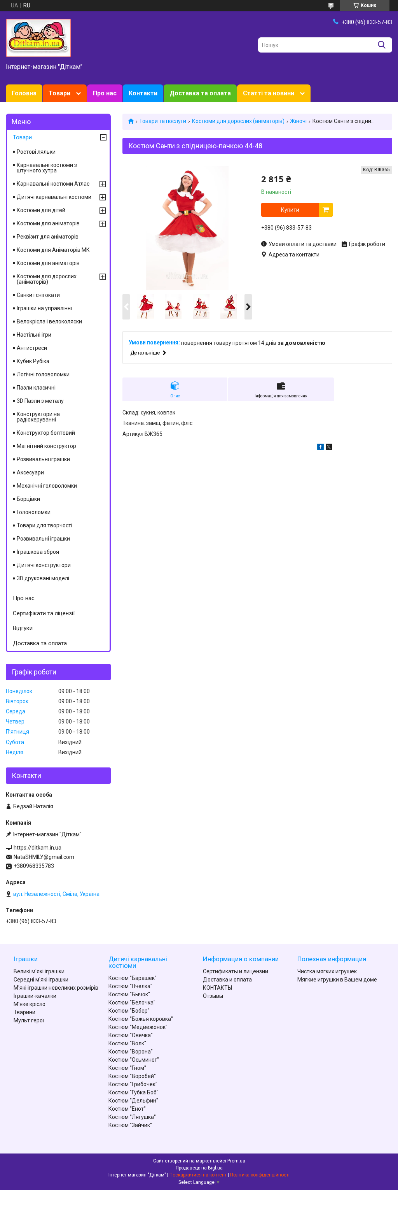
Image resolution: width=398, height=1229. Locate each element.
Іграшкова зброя (38, 552)
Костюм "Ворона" (130, 1051)
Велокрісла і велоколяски (49, 321)
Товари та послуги (162, 121)
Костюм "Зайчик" (130, 1125)
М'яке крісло (29, 1004)
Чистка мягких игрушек (327, 971)
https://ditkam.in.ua (37, 847)
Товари (59, 93)
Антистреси (32, 348)
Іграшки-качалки (35, 996)
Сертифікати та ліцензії (44, 613)
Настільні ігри (34, 335)
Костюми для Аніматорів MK (53, 250)
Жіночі (298, 121)
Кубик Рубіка (33, 361)
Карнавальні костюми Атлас (53, 184)
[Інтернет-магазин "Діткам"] (38, 37)
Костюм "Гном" (127, 1068)
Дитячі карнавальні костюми (54, 197)
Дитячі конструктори (44, 565)
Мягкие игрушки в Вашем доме (337, 979)
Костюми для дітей (41, 210)
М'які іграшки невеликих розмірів (56, 988)
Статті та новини (268, 93)
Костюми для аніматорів (48, 223)
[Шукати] (381, 45)
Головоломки (34, 512)
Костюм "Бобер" (129, 1011)
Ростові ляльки (36, 152)
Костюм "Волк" (127, 1043)
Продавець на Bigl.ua (199, 1168)
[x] (329, 448)
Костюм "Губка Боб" (133, 1092)
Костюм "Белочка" (131, 1002)
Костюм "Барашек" (132, 978)
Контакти (143, 93)
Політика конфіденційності (260, 1175)
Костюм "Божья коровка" (140, 1019)
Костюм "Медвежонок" (138, 1027)
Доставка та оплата (200, 93)
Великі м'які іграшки (39, 971)
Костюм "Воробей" (132, 1076)
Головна (24, 93)
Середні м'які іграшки (41, 979)
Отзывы (213, 996)
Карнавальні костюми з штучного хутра (47, 168)
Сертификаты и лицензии (235, 971)
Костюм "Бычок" (129, 994)
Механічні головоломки (47, 486)
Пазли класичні (36, 388)
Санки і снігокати (38, 295)
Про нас (105, 93)
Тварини (24, 1012)
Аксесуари (30, 472)
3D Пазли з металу (40, 401)
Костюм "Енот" (127, 1109)
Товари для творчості (44, 525)
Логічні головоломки (43, 374)
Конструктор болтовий (46, 433)
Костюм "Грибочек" (132, 1084)
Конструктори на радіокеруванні (38, 417)
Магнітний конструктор (46, 446)
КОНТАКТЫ (217, 988)
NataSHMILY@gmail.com (44, 857)
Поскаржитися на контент (198, 1175)
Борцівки (28, 499)
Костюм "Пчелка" (130, 986)
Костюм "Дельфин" (133, 1100)
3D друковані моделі (43, 578)
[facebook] (320, 448)
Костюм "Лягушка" (132, 1117)
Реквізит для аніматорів (48, 237)
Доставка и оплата (227, 979)
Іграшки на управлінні (44, 308)
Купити (290, 210)
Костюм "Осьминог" (133, 1060)
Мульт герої (29, 1020)
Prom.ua (236, 1161)
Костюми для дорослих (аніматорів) (238, 121)
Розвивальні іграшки (43, 459)
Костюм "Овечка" (130, 1035)
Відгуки (23, 628)
